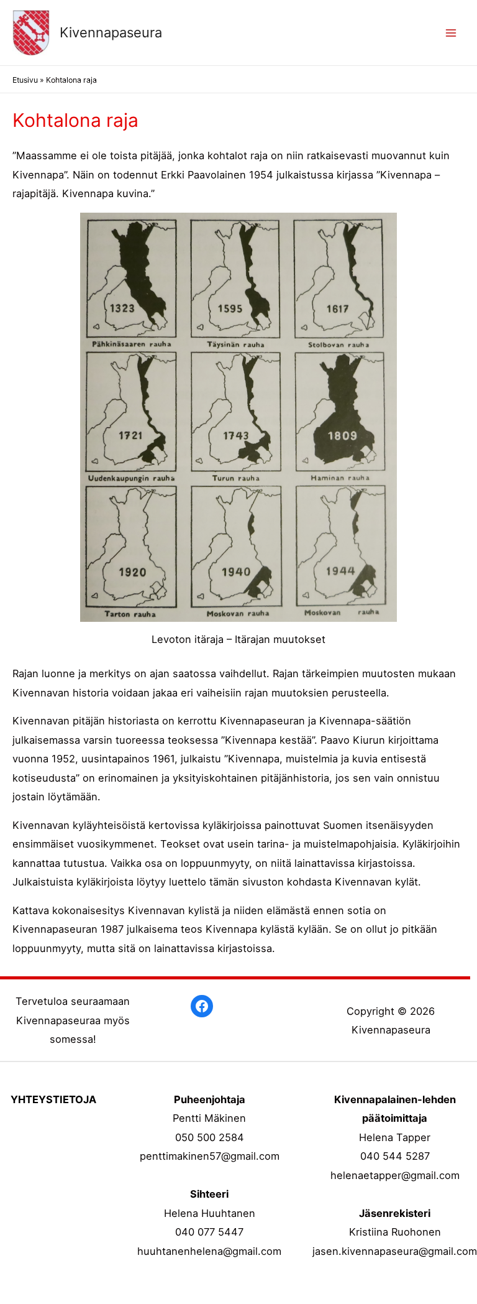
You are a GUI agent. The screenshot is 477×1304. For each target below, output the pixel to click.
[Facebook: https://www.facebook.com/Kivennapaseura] (202, 1006)
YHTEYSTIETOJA (53, 1099)
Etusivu (25, 80)
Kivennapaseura (111, 32)
